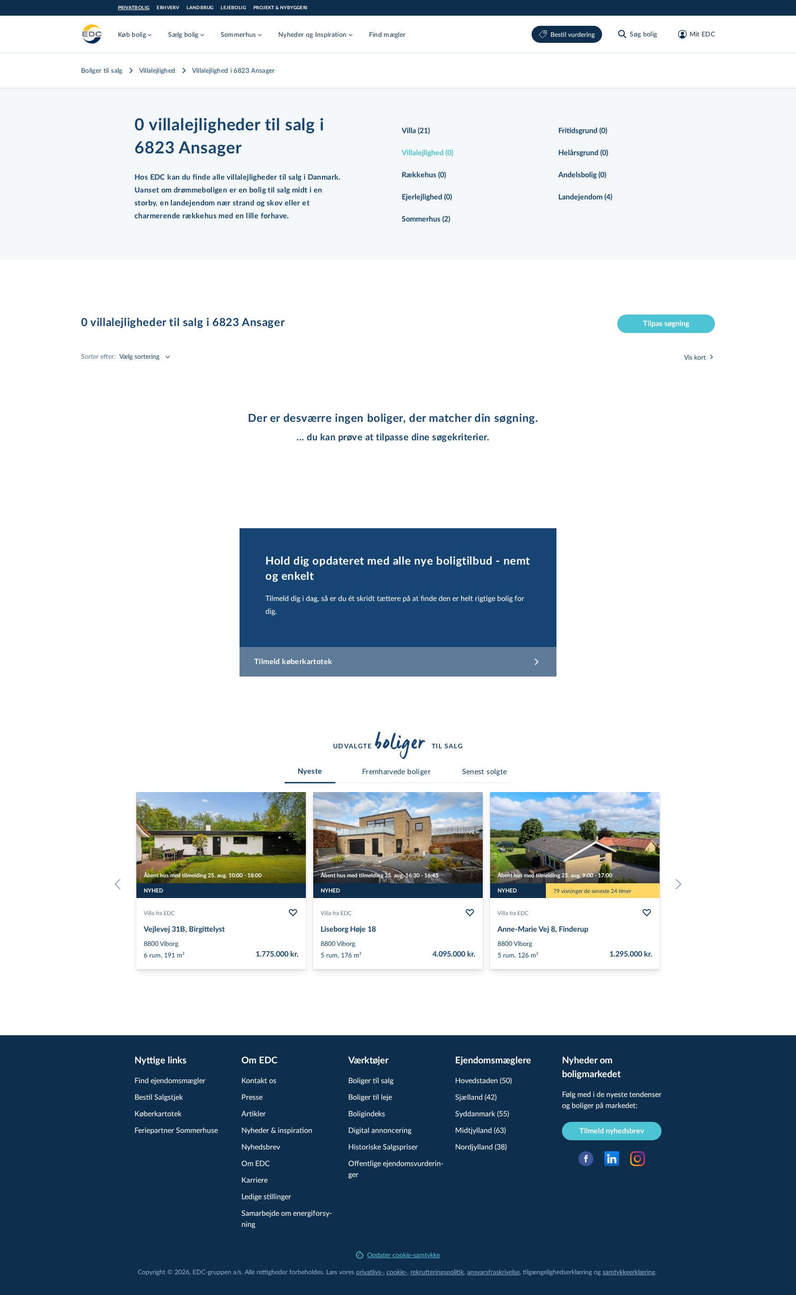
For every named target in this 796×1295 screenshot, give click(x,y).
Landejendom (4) (585, 197)
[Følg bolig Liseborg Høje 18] (469, 912)
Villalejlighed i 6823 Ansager (233, 70)
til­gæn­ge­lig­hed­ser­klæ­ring (557, 1272)
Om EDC (255, 1163)
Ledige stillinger (266, 1196)
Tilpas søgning (666, 323)
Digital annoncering (379, 1130)
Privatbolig (133, 8)
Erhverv (168, 8)
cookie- (396, 1272)
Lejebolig (233, 8)
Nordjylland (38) (481, 1146)
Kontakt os (258, 1080)
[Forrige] (119, 884)
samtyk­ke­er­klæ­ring (629, 1272)
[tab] (310, 771)
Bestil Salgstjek (159, 1096)
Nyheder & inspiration (276, 1130)
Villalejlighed (157, 70)
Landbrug (200, 8)
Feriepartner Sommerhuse (176, 1130)
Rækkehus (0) (424, 175)
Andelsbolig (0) (582, 175)
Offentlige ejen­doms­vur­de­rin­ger (396, 1168)
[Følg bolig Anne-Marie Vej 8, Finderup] (646, 912)
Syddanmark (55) (482, 1113)
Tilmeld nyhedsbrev (611, 1131)
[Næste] (676, 884)
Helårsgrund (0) (583, 153)
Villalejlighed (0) (427, 153)
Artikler (253, 1113)
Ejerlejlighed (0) (427, 197)
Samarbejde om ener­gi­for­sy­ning (286, 1218)
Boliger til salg (102, 70)
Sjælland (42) (476, 1096)
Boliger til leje (370, 1096)
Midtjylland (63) (480, 1130)
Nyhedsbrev (260, 1146)
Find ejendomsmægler (170, 1080)
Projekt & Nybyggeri (280, 8)
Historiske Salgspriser (383, 1146)
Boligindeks (366, 1113)
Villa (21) (416, 130)
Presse (252, 1096)
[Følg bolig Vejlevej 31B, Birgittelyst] (292, 912)
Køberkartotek (158, 1113)
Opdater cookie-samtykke (403, 1255)
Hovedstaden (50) (483, 1080)
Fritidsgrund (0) (582, 130)
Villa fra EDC (159, 913)
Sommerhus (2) (426, 219)
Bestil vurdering (572, 34)
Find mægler (387, 34)
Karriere (254, 1179)
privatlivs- (369, 1272)
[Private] (92, 34)
